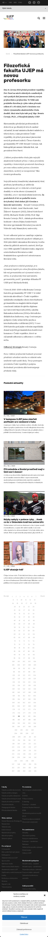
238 (13, 757)
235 (24, 754)
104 (35, 661)
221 (29, 744)
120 (14, 675)
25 (14, 610)
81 (19, 648)
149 (35, 692)
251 (35, 764)
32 (24, 614)
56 (19, 631)
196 (19, 727)
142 (24, 689)
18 (31, 603)
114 (34, 668)
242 (35, 757)
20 (15, 607)
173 (29, 709)
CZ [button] (3, 2)
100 (13, 661)
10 (21, 600)
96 (19, 658)
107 (24, 665)
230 (24, 751)
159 (35, 699)
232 (35, 751)
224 (18, 747)
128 (29, 679)
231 (30, 751)
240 (24, 757)
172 (24, 709)
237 (35, 754)
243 (15, 761)
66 (19, 637)
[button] (45, 895)
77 (24, 644)
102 (24, 661)
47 (24, 624)
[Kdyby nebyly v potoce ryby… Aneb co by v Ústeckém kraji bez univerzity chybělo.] (24, 503)
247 (13, 764)
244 (21, 761)
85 (14, 651)
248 (18, 764)
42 (24, 620)
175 (14, 713)
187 (24, 720)
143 (29, 689)
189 (35, 720)
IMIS (15, 2)
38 (29, 617)
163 (29, 703)
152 (24, 696)
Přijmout (24, 917)
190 (13, 723)
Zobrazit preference (24, 929)
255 (29, 768)
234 (18, 754)
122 (24, 675)
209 (19, 737)
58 (29, 631)
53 (28, 627)
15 (17, 603)
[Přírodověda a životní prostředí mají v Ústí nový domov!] (24, 453)
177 (24, 713)
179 (35, 713)
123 (29, 675)
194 (35, 723)
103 (29, 661)
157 (24, 699)
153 (29, 696)
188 (29, 720)
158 (29, 699)
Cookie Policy (24, 934)
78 (29, 644)
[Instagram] (34, 2)
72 (24, 641)
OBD (10, 2)
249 (24, 764)
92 (24, 655)
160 (13, 703)
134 (34, 682)
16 (22, 603)
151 (19, 696)
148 (29, 692)
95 (14, 658)
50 (15, 627)
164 (35, 703)
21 (19, 607)
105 (13, 665)
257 (13, 771)
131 (19, 682)
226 (29, 747)
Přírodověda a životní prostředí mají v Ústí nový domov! (24, 470)
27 (24, 610)
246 (32, 761)
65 (14, 637)
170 (14, 709)
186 (19, 720)
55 (14, 631)
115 (14, 672)
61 (19, 634)
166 (19, 706)
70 (15, 641)
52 (24, 627)
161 (19, 703)
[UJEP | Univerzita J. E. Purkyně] (8, 17)
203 (32, 730)
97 (24, 658)
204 (15, 733)
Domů (8, 54)
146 (19, 692)
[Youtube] (38, 2)
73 (28, 641)
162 (24, 703)
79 (33, 644)
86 (19, 651)
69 (34, 637)
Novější (6, 596)
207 (32, 733)
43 (29, 620)
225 (24, 747)
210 (25, 737)
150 (14, 696)
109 (35, 665)
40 (15, 620)
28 (29, 610)
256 (35, 768)
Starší (43, 596)
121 (19, 675)
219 (19, 744)
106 (19, 665)
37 (24, 617)
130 (14, 682)
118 (29, 672)
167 (24, 706)
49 (34, 624)
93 (29, 655)
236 (29, 754)
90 (15, 655)
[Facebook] (29, 2)
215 (24, 740)
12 (30, 600)
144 (35, 689)
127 (24, 679)
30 (15, 614)
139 (35, 685)
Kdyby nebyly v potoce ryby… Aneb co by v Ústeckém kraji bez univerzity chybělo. (24, 522)
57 (24, 631)
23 (28, 607)
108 (29, 665)
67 (24, 637)
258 (18, 771)
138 (29, 685)
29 (33, 610)
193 (29, 723)
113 (29, 668)
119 (34, 672)
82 (24, 648)
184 (34, 716)
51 (19, 627)
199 (35, 727)
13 (34, 600)
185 (14, 720)
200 (16, 730)
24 (33, 607)
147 (24, 692)
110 (14, 668)
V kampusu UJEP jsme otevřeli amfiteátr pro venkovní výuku (20, 420)
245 (27, 761)
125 (14, 679)
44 (34, 620)
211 (30, 737)
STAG (20, 2)
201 (21, 730)
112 (24, 668)
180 (14, 716)
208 (13, 737)
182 (24, 716)
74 (33, 641)
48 (29, 624)
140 (13, 689)
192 (24, 723)
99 (34, 658)
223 (13, 747)
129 (35, 679)
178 (29, 713)
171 (19, 709)
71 (19, 641)
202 (27, 730)
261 (35, 771)
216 (29, 740)
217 (35, 740)
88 (29, 651)
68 (29, 637)
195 (13, 727)
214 (19, 740)
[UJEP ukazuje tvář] (24, 553)
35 (14, 617)
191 (19, 723)
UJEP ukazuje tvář (13, 569)
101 (19, 661)
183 (29, 716)
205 (21, 733)
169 (35, 706)
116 (19, 672)
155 (14, 699)
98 (29, 658)
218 (13, 744)
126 (19, 679)
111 (19, 668)
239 (18, 757)
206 (27, 733)
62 (24, 634)
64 (34, 634)
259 (24, 771)
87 (24, 651)
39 (33, 617)
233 (13, 754)
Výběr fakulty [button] (6, 8)
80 (15, 648)
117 (24, 672)
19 (35, 603)
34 (33, 614)
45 (14, 624)
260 (29, 771)
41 (19, 620)
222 (35, 744)
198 (29, 727)
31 (19, 614)
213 (14, 740)
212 (35, 737)
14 (13, 603)
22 (24, 607)
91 (19, 655)
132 (24, 682)
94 (34, 655)
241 (30, 757)
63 (29, 634)
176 (19, 713)
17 (26, 603)
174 (34, 709)
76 (19, 644)
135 (14, 685)
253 (18, 768)
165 (13, 706)
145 (13, 692)
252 (13, 768)
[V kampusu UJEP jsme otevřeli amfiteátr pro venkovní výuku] (24, 403)
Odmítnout (24, 923)
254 (24, 768)
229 (19, 751)
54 (33, 627)
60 (15, 634)
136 (19, 685)
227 (35, 747)
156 (19, 699)
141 (19, 689)
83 (28, 648)
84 (33, 648)
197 (24, 727)
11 (25, 600)
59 (33, 631)
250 (30, 764)
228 (13, 751)
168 (29, 706)
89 (33, 651)
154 (34, 696)
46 (19, 624)
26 (19, 610)
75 (14, 644)
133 (29, 682)
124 (34, 675)
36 (19, 617)
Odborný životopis (13, 347)
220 (24, 744)
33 (28, 614)
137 (24, 685)
